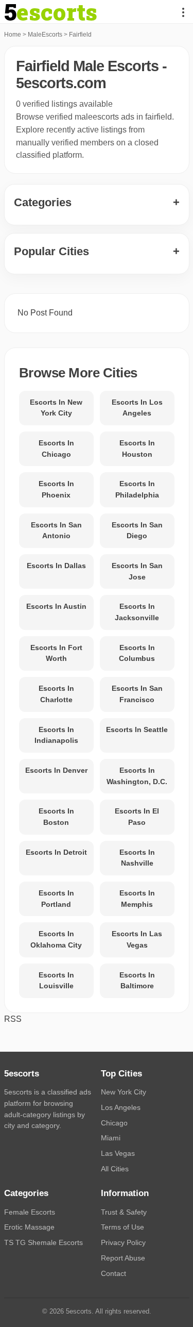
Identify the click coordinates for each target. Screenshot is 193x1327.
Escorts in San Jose (137, 571)
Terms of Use (122, 1227)
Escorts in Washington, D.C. (137, 776)
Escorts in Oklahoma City (56, 939)
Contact (113, 1273)
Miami (110, 1138)
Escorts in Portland (56, 898)
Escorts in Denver (56, 770)
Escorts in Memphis (137, 898)
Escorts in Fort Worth (56, 653)
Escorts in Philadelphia (137, 489)
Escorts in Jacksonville (137, 612)
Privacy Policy (123, 1242)
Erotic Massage (29, 1227)
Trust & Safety (124, 1212)
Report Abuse (123, 1258)
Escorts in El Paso (137, 816)
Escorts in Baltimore (137, 980)
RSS (13, 1019)
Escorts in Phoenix (56, 489)
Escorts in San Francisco (137, 694)
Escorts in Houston (137, 448)
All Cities (115, 1169)
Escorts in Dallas (56, 565)
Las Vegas (118, 1153)
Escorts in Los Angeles (137, 408)
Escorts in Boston (56, 816)
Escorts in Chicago (56, 448)
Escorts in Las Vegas (137, 939)
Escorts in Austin (56, 606)
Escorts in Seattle (137, 729)
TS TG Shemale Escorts (43, 1242)
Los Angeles (121, 1107)
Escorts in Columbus (137, 653)
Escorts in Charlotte (56, 694)
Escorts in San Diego (137, 530)
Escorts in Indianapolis (56, 735)
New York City (123, 1092)
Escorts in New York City (56, 408)
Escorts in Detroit (56, 852)
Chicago (114, 1123)
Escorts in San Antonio (56, 530)
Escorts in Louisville (56, 980)
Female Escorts (29, 1212)
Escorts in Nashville (137, 858)
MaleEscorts (45, 34)
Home (12, 34)
